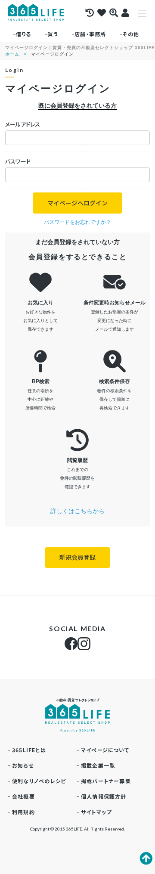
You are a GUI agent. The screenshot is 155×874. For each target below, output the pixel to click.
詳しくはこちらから (77, 511)
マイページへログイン (77, 202)
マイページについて (105, 749)
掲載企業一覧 (98, 765)
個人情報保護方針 (104, 796)
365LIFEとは (29, 749)
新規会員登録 (77, 557)
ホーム (12, 54)
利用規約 (23, 811)
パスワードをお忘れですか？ (77, 222)
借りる (23, 33)
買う (53, 33)
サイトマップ (96, 811)
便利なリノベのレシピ (39, 780)
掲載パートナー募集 (106, 780)
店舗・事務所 (90, 33)
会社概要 (23, 796)
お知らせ (23, 765)
